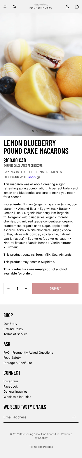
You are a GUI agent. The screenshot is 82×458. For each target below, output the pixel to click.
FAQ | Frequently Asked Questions (28, 352)
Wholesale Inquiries (17, 397)
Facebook (10, 386)
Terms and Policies (41, 446)
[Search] (14, 6)
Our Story (10, 323)
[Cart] (77, 6)
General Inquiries (15, 391)
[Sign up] (74, 417)
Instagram (10, 381)
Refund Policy (13, 328)
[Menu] (5, 7)
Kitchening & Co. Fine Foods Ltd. (40, 434)
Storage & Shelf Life (17, 363)
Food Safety (12, 357)
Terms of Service (15, 334)
